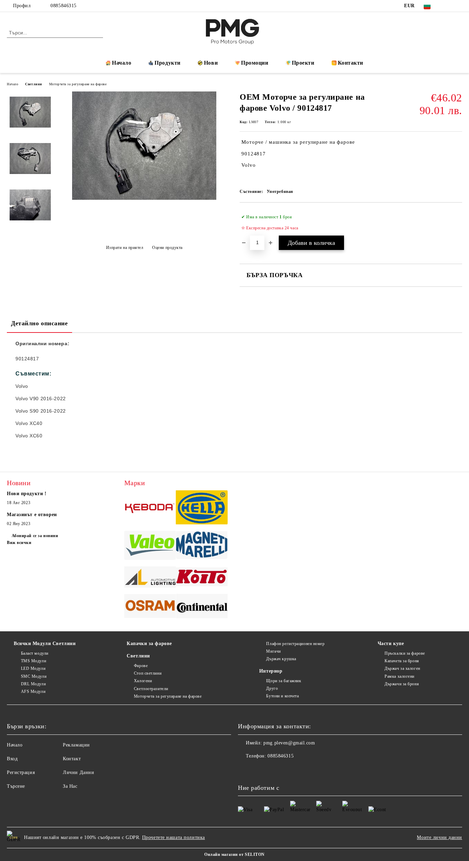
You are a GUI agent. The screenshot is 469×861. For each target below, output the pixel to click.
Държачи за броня (402, 684)
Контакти (350, 63)
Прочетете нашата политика (173, 837)
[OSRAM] (150, 607)
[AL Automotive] (150, 578)
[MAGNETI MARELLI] (202, 546)
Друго (272, 688)
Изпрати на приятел (125, 247)
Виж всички (19, 542)
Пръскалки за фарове (405, 653)
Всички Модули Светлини (45, 643)
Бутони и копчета (282, 696)
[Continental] (202, 607)
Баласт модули (34, 653)
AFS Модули (33, 691)
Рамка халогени (399, 676)
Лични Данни (78, 772)
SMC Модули (33, 676)
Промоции (254, 63)
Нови (211, 63)
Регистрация (21, 772)
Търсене (16, 786)
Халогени (143, 680)
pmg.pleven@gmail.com (289, 742)
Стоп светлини (147, 673)
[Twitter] (458, 6)
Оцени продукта (167, 247)
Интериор (270, 671)
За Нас (70, 786)
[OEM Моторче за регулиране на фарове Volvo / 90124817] (144, 198)
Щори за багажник (283, 680)
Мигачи (273, 651)
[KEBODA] (150, 508)
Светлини (33, 84)
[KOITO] (202, 577)
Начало (121, 63)
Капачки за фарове (149, 643)
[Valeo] (150, 546)
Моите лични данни (439, 837)
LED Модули (33, 668)
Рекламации (76, 745)
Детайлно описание (39, 323)
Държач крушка (281, 658)
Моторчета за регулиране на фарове (77, 84)
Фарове (141, 665)
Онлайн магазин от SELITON (234, 854)
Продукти (167, 63)
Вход (12, 758)
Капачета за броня (402, 660)
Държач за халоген (402, 668)
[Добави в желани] (457, 222)
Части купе (391, 643)
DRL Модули (33, 684)
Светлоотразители (151, 688)
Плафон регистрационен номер (295, 643)
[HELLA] (202, 508)
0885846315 (63, 5)
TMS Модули (33, 660)
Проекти (303, 63)
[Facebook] (448, 6)
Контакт (72, 758)
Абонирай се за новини (35, 535)
